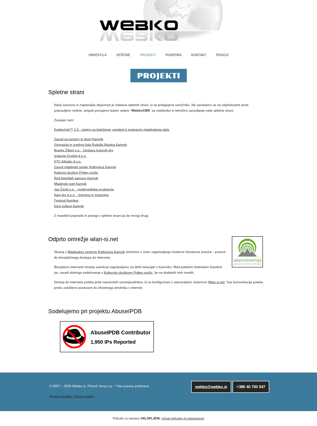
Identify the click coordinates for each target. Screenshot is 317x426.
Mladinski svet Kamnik (70, 184)
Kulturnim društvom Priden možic (128, 272)
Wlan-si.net (216, 282)
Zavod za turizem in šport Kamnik (78, 139)
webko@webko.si (211, 387)
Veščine (123, 55)
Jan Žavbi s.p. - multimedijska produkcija (84, 189)
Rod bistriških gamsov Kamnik (76, 178)
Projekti (148, 55)
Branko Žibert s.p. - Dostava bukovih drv (83, 150)
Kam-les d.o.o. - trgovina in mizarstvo (81, 195)
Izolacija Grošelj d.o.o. (70, 156)
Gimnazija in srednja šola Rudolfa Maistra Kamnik (90, 144)
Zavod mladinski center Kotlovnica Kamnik (85, 167)
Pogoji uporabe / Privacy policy (71, 396)
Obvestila (98, 55)
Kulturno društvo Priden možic (76, 172)
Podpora (173, 55)
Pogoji (222, 55)
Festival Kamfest (66, 200)
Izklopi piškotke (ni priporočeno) (183, 418)
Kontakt (198, 55)
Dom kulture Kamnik (69, 206)
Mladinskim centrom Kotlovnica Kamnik (96, 252)
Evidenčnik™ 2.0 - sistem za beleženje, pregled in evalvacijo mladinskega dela (111, 129)
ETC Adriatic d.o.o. (67, 161)
